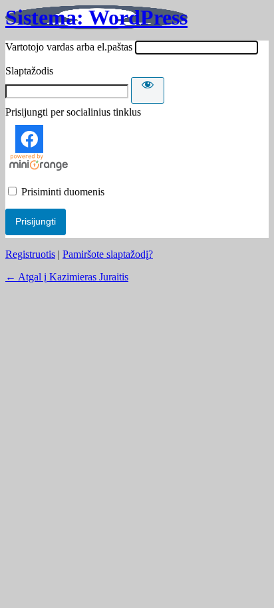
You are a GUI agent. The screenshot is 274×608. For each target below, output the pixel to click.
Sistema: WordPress (96, 17)
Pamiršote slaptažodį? (108, 254)
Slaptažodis (29, 70)
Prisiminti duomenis (62, 191)
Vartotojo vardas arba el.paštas (68, 46)
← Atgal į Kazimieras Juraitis (66, 276)
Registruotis (30, 254)
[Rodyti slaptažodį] (147, 90)
